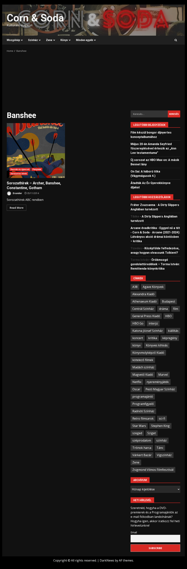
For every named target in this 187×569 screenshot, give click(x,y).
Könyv (64, 40)
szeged (137, 433)
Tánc (160, 448)
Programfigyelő (143, 404)
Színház (33, 40)
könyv (136, 345)
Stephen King (160, 426)
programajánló (142, 397)
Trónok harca (141, 448)
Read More (16, 207)
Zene (49, 40)
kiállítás (173, 331)
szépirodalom (141, 440)
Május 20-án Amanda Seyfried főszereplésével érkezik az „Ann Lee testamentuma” (153, 148)
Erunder (17, 193)
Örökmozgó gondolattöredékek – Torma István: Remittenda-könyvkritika (155, 264)
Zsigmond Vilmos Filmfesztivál (152, 470)
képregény (169, 338)
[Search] (176, 40)
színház (161, 440)
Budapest (168, 301)
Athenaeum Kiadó (144, 301)
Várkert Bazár (142, 455)
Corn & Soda (35, 18)
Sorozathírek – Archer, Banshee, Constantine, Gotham (36, 150)
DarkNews (107, 560)
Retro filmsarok (143, 418)
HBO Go (137, 323)
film (175, 309)
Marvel (163, 375)
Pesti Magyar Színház (160, 389)
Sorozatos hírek (19, 173)
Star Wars (139, 426)
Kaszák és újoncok (20, 169)
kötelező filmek (142, 360)
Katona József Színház (147, 331)
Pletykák (37, 169)
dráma (163, 309)
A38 (135, 287)
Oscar (136, 389)
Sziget (151, 433)
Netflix (136, 382)
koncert (137, 338)
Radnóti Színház (143, 411)
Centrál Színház (143, 309)
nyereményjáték (158, 382)
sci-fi (162, 418)
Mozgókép (13, 40)
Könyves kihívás (157, 345)
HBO (168, 316)
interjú (153, 323)
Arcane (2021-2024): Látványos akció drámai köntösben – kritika (155, 237)
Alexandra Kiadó (143, 294)
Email (134, 532)
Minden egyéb (84, 40)
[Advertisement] (93, 80)
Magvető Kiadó (142, 375)
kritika (152, 338)
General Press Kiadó (146, 316)
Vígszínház (164, 455)
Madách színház (143, 367)
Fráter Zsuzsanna (143, 205)
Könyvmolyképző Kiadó (148, 353)
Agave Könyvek (153, 287)
